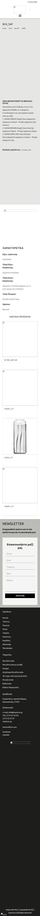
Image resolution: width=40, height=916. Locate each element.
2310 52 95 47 (9, 718)
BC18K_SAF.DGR (10, 360)
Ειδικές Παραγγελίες (11, 687)
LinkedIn (6, 735)
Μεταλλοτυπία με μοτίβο (13, 665)
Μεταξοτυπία (8, 680)
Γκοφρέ (6, 668)
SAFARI (23, 28)
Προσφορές (7, 648)
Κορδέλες (6, 640)
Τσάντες (6, 622)
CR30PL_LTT (9, 409)
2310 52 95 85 (12, 715)
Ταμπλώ (6, 633)
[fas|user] (33, 8)
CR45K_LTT (8, 458)
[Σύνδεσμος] (20, 9)
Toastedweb (23, 910)
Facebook (6, 732)
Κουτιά (5, 618)
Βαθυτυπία (7, 684)
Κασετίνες (7, 637)
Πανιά (10, 28)
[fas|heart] (29, 8)
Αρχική (4, 28)
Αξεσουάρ (7, 644)
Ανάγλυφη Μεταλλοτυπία (13, 672)
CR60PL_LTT (9, 506)
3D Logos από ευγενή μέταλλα (15, 676)
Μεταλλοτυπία (8, 661)
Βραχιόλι (16, 28)
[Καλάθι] (37, 8)
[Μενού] (20, 15)
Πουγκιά (6, 625)
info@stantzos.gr (16, 712)
